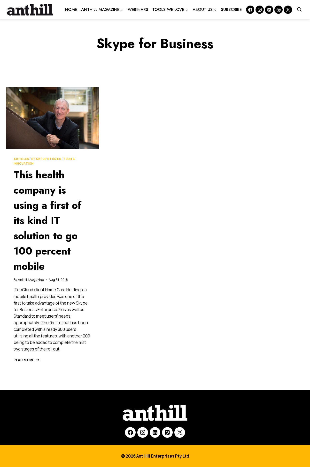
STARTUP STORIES (46, 159)
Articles (21, 159)
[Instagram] (260, 10)
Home (71, 9)
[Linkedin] (269, 10)
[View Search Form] (299, 10)
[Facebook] (250, 10)
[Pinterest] (278, 10)
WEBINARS (138, 9)
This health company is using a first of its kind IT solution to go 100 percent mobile (47, 221)
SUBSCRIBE (231, 9)
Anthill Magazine (31, 279)
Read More (26, 360)
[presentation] (52, 118)
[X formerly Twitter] (288, 10)
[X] (179, 432)
